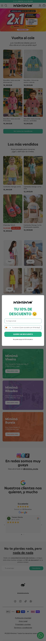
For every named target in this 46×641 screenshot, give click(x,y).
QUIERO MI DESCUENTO (23, 334)
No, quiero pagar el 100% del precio (23, 339)
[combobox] (7, 327)
